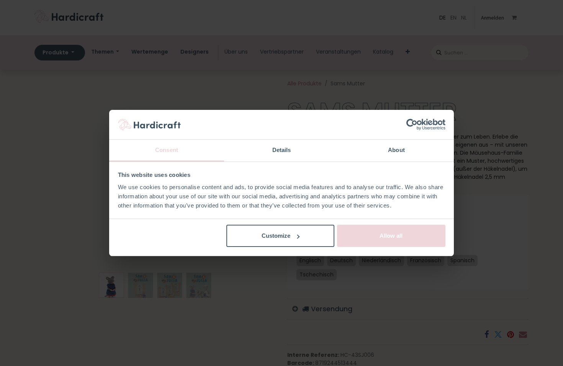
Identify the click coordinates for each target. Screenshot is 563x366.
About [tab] (396, 150)
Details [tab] (281, 150)
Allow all (391, 235)
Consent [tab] (166, 150)
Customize (276, 235)
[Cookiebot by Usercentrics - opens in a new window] (411, 125)
